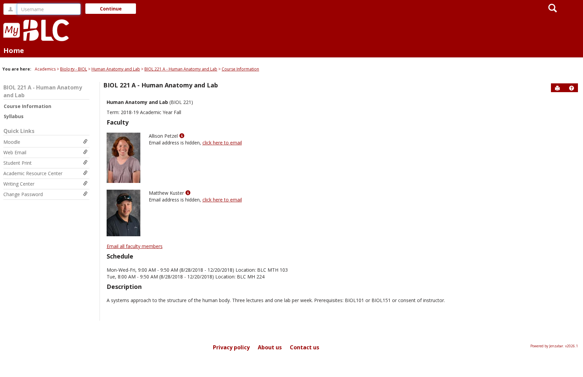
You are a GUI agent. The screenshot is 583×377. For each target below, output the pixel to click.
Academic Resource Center (32, 173)
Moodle (11, 142)
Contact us (304, 347)
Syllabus (14, 116)
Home (13, 50)
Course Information (240, 69)
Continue (111, 8)
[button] (571, 88)
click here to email (222, 142)
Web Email (14, 152)
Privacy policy (231, 347)
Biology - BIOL (73, 69)
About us (270, 347)
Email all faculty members (135, 246)
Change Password (23, 194)
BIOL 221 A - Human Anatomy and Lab (180, 69)
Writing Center (18, 184)
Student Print (17, 163)
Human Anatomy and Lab (115, 69)
